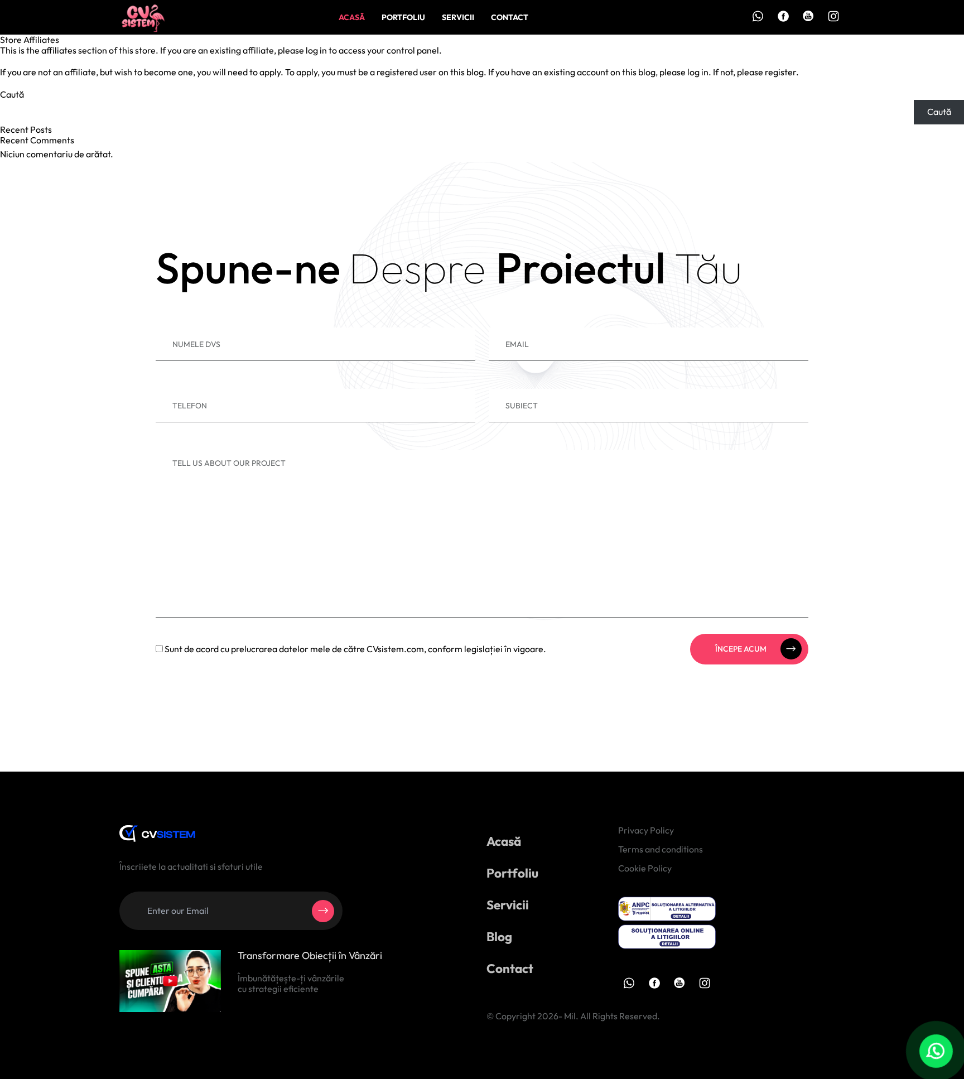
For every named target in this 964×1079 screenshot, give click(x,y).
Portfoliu (403, 17)
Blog (499, 936)
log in (316, 50)
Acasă (352, 17)
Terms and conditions (660, 849)
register (780, 72)
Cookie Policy (645, 868)
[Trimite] (323, 911)
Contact (509, 17)
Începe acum (741, 649)
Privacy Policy (646, 830)
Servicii (458, 17)
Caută (12, 94)
